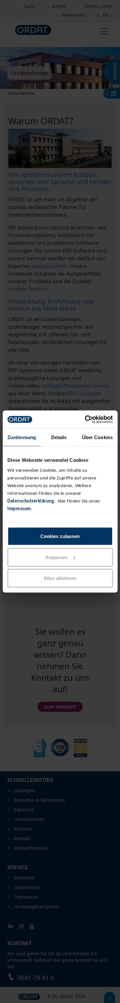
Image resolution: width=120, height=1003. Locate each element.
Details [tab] (59, 437)
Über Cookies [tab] (97, 437)
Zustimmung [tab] (21, 437)
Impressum (19, 509)
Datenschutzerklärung (30, 501)
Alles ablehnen (60, 578)
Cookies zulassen (60, 536)
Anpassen (56, 557)
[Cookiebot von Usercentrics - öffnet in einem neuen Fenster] (85, 419)
